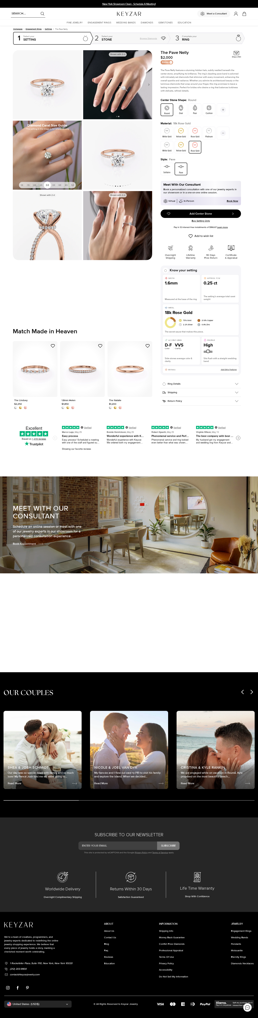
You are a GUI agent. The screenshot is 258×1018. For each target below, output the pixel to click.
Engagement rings (34, 29)
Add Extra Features (229, 369)
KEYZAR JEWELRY (120, 13)
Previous (87, 84)
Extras (165, 62)
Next (148, 84)
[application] (247, 1007)
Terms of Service (160, 852)
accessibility (165, 969)
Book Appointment (24, 544)
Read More (173, 639)
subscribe (168, 845)
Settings (48, 29)
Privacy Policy (141, 852)
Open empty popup (52, 38)
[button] (74, 23)
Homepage (17, 29)
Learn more (222, 227)
